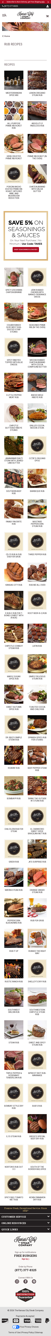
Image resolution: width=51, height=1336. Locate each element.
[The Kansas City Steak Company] (25, 1241)
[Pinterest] (34, 1281)
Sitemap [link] (39, 1332)
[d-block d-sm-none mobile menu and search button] (4, 15)
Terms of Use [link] (14, 1332)
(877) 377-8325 (11, 6)
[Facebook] (25, 1281)
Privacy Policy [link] (28, 1332)
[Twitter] (17, 1281)
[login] (47, 6)
